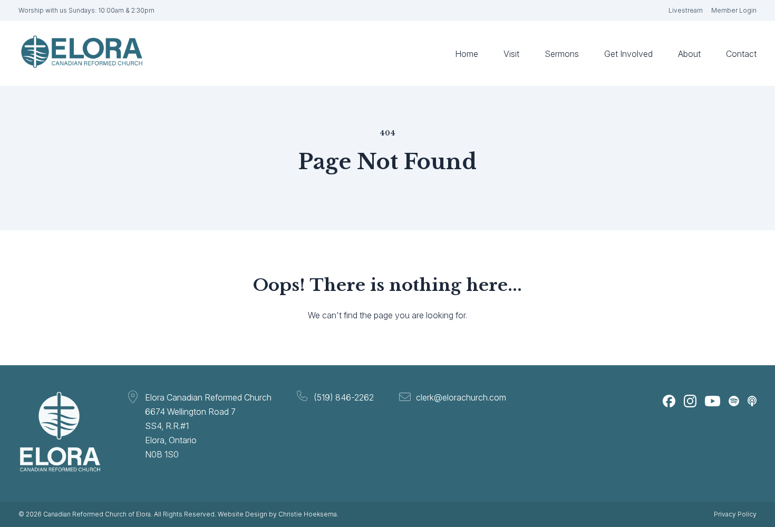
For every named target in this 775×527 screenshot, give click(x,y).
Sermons (562, 53)
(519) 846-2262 (344, 397)
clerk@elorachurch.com (461, 397)
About (689, 53)
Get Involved (628, 53)
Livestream (686, 10)
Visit (511, 53)
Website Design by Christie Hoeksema (277, 514)
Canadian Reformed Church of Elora (97, 514)
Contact (741, 53)
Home (466, 53)
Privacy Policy (735, 514)
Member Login (734, 10)
